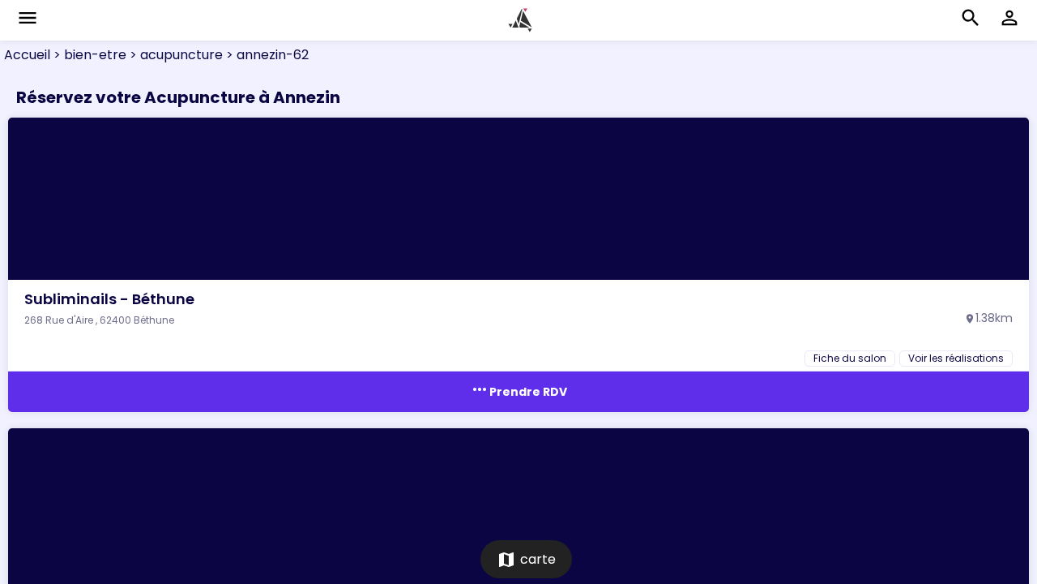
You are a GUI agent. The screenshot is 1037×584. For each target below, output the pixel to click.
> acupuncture (174, 54)
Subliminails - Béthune (109, 299)
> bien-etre (88, 54)
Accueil (27, 54)
